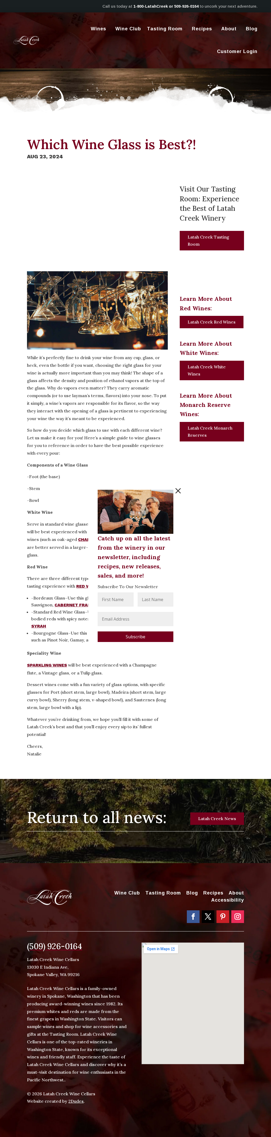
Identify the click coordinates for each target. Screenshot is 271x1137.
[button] (178, 491)
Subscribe (135, 637)
